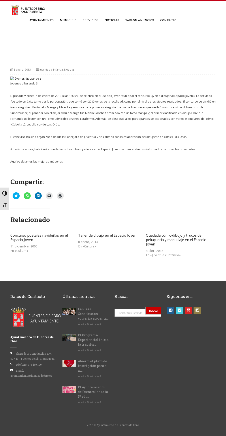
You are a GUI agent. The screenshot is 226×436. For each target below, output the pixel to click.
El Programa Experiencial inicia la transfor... (93, 339)
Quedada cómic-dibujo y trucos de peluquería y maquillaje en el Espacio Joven (176, 240)
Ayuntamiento (41, 20)
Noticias (112, 20)
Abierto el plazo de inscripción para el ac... (93, 365)
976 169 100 (35, 364)
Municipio (68, 20)
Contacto (168, 20)
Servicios (90, 20)
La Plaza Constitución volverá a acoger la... (93, 313)
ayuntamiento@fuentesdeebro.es (31, 375)
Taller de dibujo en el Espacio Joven (107, 235)
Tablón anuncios (139, 20)
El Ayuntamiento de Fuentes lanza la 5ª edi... (93, 392)
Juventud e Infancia (51, 69)
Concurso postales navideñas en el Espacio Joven (39, 237)
